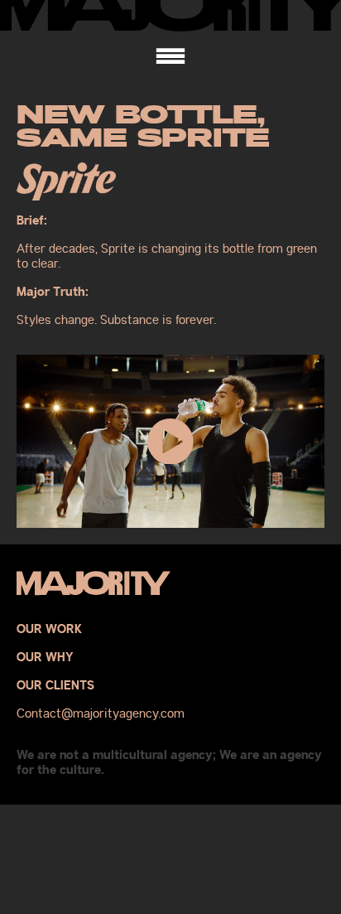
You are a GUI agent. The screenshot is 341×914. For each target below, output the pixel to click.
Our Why (45, 658)
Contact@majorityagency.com (101, 714)
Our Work (49, 629)
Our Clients (55, 686)
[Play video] (170, 441)
